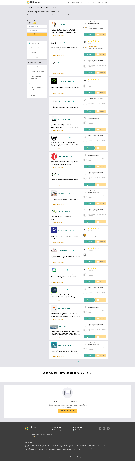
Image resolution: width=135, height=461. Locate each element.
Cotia (54, 7)
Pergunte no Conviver (67, 410)
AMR (59, 63)
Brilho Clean (62, 270)
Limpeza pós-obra (45, 7)
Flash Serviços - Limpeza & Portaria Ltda (65, 101)
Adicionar (102, 34)
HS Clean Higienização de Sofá (65, 327)
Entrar (35, 427)
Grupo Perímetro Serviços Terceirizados (65, 24)
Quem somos (78, 427)
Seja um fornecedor (39, 430)
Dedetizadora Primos (65, 156)
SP (51, 7)
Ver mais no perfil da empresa (58, 35)
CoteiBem (29, 7)
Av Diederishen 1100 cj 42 (65, 250)
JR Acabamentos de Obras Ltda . (65, 230)
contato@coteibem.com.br (38, 437)
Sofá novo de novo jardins (65, 119)
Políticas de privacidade (60, 430)
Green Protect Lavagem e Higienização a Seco (65, 175)
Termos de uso (58, 427)
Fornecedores (36, 7)
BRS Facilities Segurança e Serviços (65, 43)
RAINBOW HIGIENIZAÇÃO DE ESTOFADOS (65, 193)
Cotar (90, 34)
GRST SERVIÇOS (63, 138)
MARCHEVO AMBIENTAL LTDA (65, 81)
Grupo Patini (62, 290)
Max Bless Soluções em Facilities (65, 308)
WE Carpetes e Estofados (65, 212)
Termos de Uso (42, 452)
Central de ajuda (79, 430)
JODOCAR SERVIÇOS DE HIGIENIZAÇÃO (65, 345)
